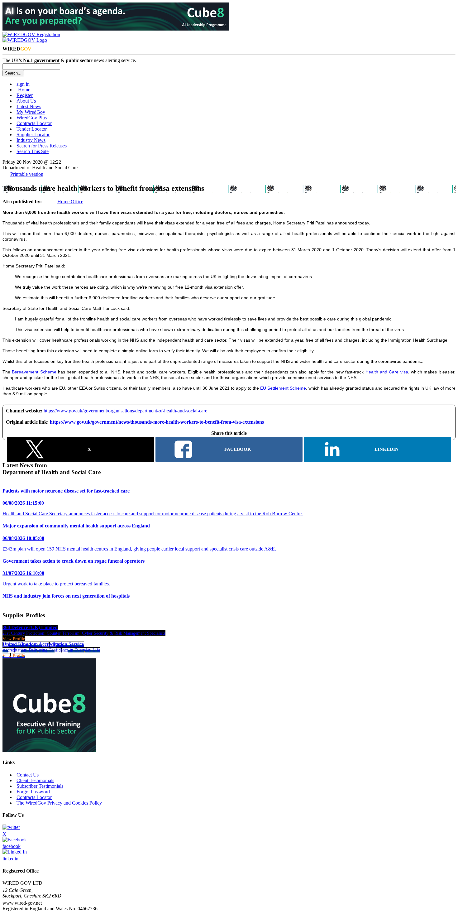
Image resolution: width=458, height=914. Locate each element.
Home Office (70, 201)
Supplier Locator (33, 134)
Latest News (29, 106)
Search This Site (33, 151)
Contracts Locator (34, 123)
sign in (23, 84)
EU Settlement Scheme (283, 388)
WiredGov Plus (32, 117)
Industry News (31, 140)
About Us (26, 100)
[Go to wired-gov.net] (24, 40)
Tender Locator (32, 129)
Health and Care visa (386, 371)
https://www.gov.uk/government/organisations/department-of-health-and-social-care (125, 410)
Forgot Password (33, 791)
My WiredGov (31, 112)
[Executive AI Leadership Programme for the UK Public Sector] (115, 28)
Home (24, 89)
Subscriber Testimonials (40, 786)
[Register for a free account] (31, 34)
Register (25, 95)
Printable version (26, 174)
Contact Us (28, 774)
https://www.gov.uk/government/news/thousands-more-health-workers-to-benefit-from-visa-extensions (157, 422)
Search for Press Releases (42, 145)
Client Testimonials (35, 780)
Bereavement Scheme (34, 371)
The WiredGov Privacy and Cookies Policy (59, 803)
